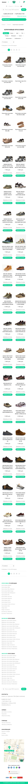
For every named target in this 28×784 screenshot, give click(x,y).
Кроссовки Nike (6, 587)
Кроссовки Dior (6, 606)
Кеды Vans (4, 608)
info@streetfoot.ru (6, 16)
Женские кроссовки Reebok (9, 668)
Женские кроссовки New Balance (10, 659)
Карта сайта (5, 735)
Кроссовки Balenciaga (7, 591)
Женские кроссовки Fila (8, 665)
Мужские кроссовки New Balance (10, 624)
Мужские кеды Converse (8, 645)
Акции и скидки (6, 731)
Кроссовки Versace (7, 596)
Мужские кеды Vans (7, 643)
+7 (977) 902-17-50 (19, 14)
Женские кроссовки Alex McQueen (11, 663)
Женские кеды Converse (8, 680)
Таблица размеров (7, 724)
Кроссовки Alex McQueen (8, 593)
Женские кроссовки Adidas (9, 655)
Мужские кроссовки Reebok (9, 633)
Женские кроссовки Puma (9, 672)
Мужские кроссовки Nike (8, 622)
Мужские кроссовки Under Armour (11, 639)
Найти (23, 9)
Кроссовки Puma (6, 602)
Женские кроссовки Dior (8, 676)
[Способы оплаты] (14, 778)
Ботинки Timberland (7, 613)
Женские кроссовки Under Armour (11, 674)
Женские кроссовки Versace (9, 667)
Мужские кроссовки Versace (9, 631)
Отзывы (4, 733)
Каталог (9, 24)
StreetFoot (14, 2)
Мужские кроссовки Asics (8, 635)
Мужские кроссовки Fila (8, 630)
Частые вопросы (6, 722)
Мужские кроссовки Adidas (9, 620)
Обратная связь (6, 715)
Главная (3, 24)
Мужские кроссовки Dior (8, 641)
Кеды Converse (6, 609)
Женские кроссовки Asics (8, 670)
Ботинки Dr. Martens (7, 611)
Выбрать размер (8, 175)
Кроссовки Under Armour (8, 604)
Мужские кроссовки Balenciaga (10, 626)
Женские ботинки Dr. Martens (9, 682)
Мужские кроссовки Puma (9, 637)
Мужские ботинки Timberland (9, 648)
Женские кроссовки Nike (8, 657)
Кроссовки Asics (6, 600)
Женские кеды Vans (7, 678)
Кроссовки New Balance (8, 589)
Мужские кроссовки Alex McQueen (11, 628)
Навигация (7, 19)
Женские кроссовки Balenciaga (10, 661)
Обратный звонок (21, 16)
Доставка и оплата (7, 712)
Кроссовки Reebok (7, 598)
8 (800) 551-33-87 (8, 14)
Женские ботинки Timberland (9, 683)
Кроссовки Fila (5, 594)
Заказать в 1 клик (7, 172)
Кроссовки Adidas (6, 585)
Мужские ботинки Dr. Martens (9, 646)
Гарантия (4, 714)
